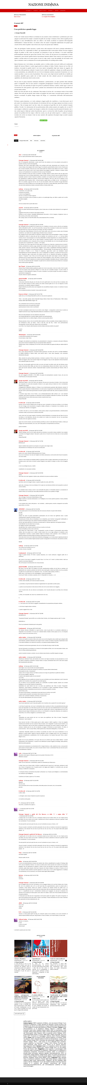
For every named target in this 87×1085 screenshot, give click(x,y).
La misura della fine (37, 995)
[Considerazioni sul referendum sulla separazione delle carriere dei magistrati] (58, 984)
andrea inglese (37, 135)
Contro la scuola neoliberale (57, 959)
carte (34, 956)
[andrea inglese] (18, 1043)
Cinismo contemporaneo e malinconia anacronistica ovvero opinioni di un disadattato (23, 996)
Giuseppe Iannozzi (23, 160)
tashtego (21, 189)
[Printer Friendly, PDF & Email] (43, 121)
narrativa (42, 140)
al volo (52, 992)
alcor (20, 155)
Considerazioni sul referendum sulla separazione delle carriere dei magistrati (58, 996)
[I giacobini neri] (40, 948)
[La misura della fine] (40, 984)
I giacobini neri (36, 959)
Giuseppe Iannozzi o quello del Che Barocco (30, 834)
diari (15, 26)
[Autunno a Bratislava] (23, 948)
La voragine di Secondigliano (48, 16)
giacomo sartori (35, 996)
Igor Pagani (22, 266)
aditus (20, 861)
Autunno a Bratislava (19, 959)
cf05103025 (22, 509)
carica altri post (19, 1013)
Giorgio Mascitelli (23, 140)
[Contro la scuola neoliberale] (58, 948)
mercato (36, 140)
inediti (16, 956)
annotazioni (18, 992)
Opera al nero (17, 16)
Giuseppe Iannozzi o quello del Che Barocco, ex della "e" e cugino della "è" (43, 814)
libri (31, 140)
